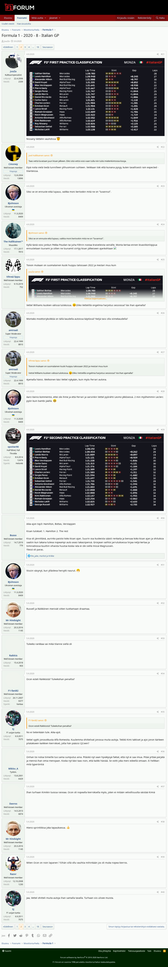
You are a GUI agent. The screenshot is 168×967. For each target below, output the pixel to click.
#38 (163, 821)
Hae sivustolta (24, 23)
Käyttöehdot (119, 950)
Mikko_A (13, 768)
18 (38, 47)
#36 (163, 751)
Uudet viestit (8, 23)
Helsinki (19, 463)
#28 (163, 391)
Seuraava (47, 47)
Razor (13, 874)
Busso (13, 535)
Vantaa (20, 704)
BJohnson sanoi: (36, 232)
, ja (42, 556)
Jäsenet (53, 17)
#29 (163, 429)
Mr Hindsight (13, 620)
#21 (163, 54)
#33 (163, 638)
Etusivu (8, 17)
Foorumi (22, 17)
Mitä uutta (37, 17)
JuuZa (7, 41)
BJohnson (13, 203)
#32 (163, 603)
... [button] (33, 47)
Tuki (149, 950)
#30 (163, 518)
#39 (163, 856)
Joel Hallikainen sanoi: (39, 155)
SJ (13, 729)
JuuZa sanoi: (34, 271)
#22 (163, 147)
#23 (163, 186)
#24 (163, 224)
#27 (163, 352)
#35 (163, 711)
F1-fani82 (13, 690)
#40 (163, 892)
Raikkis (13, 655)
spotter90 (13, 446)
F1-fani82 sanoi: (36, 720)
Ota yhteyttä (104, 950)
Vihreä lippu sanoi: (37, 360)
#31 (163, 564)
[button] (45, 18)
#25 (163, 259)
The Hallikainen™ (13, 241)
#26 (163, 313)
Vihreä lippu (13, 276)
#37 (163, 786)
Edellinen (8, 47)
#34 (163, 673)
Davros (13, 803)
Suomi (7, 950)
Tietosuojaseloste (136, 950)
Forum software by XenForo (84, 957)
